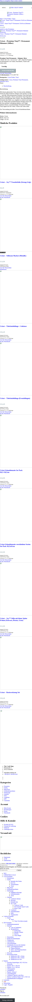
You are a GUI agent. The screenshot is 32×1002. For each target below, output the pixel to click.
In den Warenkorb (8, 70)
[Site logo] (16, 7)
